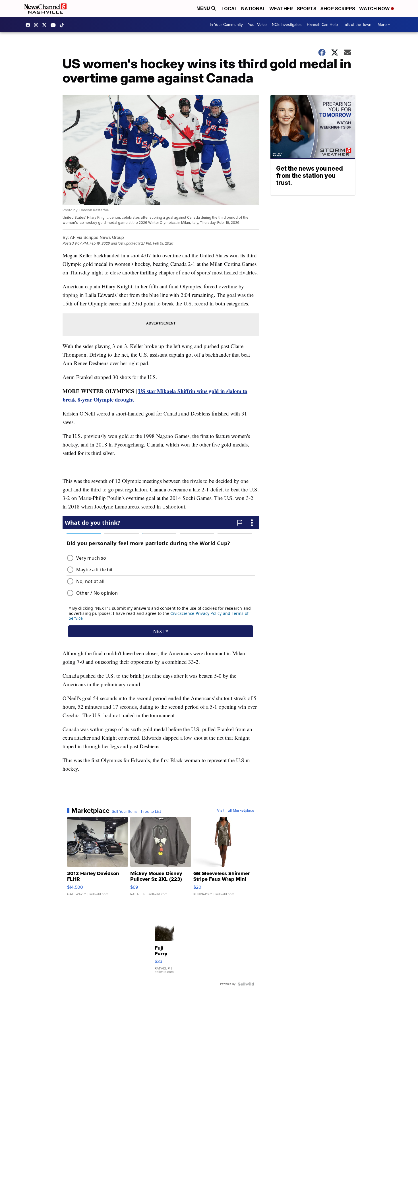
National (253, 8)
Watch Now (375, 8)
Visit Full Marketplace (235, 811)
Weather (281, 8)
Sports (306, 8)
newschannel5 (29, 25)
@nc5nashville (63, 25)
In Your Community (226, 25)
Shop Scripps (337, 8)
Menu (203, 8)
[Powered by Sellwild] (246, 984)
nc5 (45, 25)
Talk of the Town (357, 25)
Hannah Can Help (322, 25)
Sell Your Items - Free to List (136, 812)
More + (384, 25)
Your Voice (257, 25)
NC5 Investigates (287, 25)
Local (229, 8)
